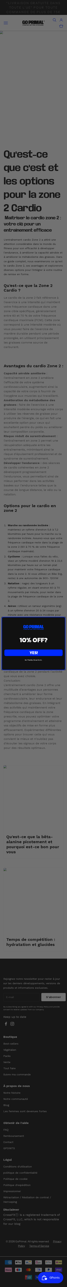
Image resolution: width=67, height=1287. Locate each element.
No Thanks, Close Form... (33, 660)
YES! (33, 653)
